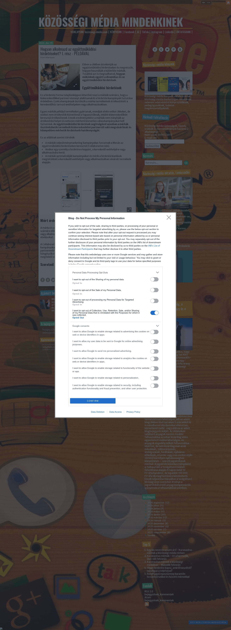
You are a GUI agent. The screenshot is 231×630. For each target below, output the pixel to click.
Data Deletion (97, 412)
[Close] (170, 218)
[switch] (154, 279)
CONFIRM (93, 401)
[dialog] (115, 315)
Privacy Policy (133, 412)
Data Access (115, 412)
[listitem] (115, 272)
